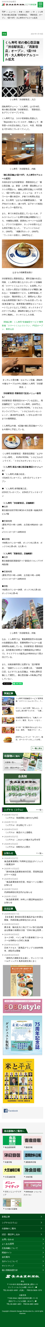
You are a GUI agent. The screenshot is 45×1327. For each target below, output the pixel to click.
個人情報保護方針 (10, 1270)
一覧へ (40, 809)
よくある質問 (8, 1243)
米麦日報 (8, 1162)
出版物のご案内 (9, 1228)
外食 (20, 11)
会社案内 (6, 1256)
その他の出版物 (11, 1209)
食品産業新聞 (10, 1147)
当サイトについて (10, 1261)
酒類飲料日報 (31, 1162)
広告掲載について (10, 1248)
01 (34, 11)
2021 (28, 11)
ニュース (12, 11)
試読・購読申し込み (11, 1234)
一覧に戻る (37, 748)
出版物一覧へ (10, 762)
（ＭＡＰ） (30, 1287)
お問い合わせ (8, 1239)
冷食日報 (29, 1177)
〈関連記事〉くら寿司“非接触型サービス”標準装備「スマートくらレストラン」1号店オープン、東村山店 (22, 325)
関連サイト (7, 1252)
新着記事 (6, 1216)
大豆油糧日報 (10, 1177)
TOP (3, 11)
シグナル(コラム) (9, 1222)
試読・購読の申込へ (13, 767)
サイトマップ (8, 1265)
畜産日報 (29, 1147)
